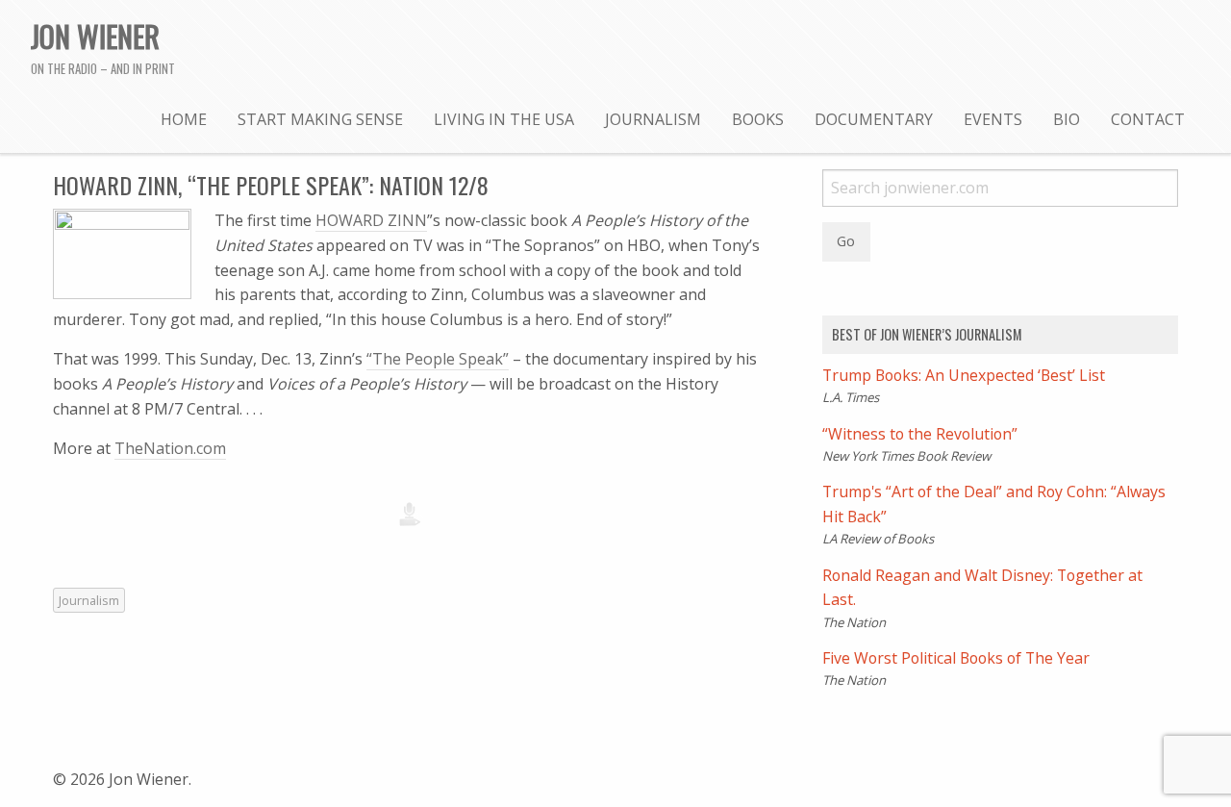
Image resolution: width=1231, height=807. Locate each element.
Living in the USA (504, 119)
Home (184, 119)
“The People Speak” (437, 358)
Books (758, 119)
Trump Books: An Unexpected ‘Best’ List (963, 375)
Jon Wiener (95, 35)
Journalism (653, 119)
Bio (1066, 119)
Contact (1148, 119)
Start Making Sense (320, 119)
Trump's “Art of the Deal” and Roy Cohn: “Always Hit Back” (994, 504)
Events (993, 119)
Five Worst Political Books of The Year (956, 657)
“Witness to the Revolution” (919, 433)
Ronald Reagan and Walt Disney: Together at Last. (982, 588)
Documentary (874, 119)
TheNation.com (170, 448)
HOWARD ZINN (371, 220)
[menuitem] (183, 118)
